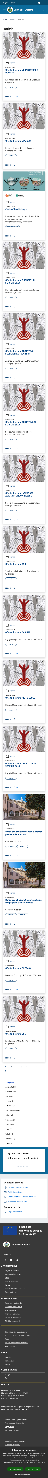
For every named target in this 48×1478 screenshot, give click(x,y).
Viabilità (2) (9, 1143)
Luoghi (7, 1374)
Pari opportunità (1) (12, 1110)
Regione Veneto (9, 2)
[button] (24, 1474)
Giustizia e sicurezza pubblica (16, 1332)
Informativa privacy (12, 1444)
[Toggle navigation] (4, 9)
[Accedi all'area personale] (39, 2)
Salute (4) (9, 1115)
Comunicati (9, 1360)
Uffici (7, 1277)
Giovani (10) (10, 1105)
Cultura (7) (9, 1101)
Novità (12, 19)
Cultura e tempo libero (13, 1306)
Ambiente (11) (10, 1086)
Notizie (12, 63)
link (24, 1464)
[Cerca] (43, 10)
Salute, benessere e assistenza (16, 1342)
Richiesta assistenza (13, 1430)
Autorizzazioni (10, 1346)
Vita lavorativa (10, 1310)
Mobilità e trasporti (12, 1321)
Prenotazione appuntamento (16, 1419)
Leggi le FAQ (10, 1426)
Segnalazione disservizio (14, 1423)
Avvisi (7, 1364)
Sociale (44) (9, 1124)
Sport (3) (8, 1129)
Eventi (7, 1378)
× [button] (45, 1449)
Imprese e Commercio (13, 1313)
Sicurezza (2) (10, 1119)
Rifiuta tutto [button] (33, 1469)
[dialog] (24, 1462)
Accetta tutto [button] (15, 1469)
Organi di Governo (12, 1270)
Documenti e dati (11, 1292)
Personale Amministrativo (15, 1288)
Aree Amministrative (13, 1274)
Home (5, 19)
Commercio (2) (10, 1091)
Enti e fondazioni (11, 1281)
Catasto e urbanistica (13, 1317)
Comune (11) (10, 1096)
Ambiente (9, 1339)
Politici (7, 1285)
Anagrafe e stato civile (13, 1303)
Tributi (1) (9, 1134)
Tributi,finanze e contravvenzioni (17, 1335)
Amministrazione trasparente (16, 1441)
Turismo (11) (10, 1138)
